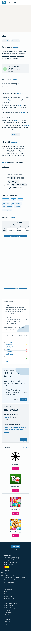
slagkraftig (9, 344)
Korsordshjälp (8, 589)
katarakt (9, 352)
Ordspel (6, 591)
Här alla (16, 399)
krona (22, 56)
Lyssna (6, 40)
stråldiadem (5, 167)
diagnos (18, 206)
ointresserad (14, 427)
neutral (6, 432)
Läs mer (23, 399)
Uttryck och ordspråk (10, 594)
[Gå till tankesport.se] (15, 567)
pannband (22, 53)
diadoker (5, 199)
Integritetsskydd (9, 605)
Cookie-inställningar (10, 608)
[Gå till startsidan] (4, 2)
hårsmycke (5, 53)
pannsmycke (22, 51)
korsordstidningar (9, 562)
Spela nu (15, 468)
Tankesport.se (8, 560)
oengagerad (22, 427)
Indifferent (11, 409)
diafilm (20, 199)
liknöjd (13, 429)
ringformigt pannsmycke (9, 51)
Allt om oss (7, 622)
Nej (13, 188)
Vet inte (19, 187)
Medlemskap (8, 612)
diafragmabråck (16, 203)
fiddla (8, 356)
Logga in (15, 549)
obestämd (19, 429)
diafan (13, 199)
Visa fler (14, 134)
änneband (13, 56)
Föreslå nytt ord (8, 596)
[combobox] (17, 2)
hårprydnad (5, 58)
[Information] (20, 79)
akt (7, 361)
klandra (8, 340)
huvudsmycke (14, 53)
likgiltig (7, 417)
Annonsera (7, 624)
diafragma (6, 203)
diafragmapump (7, 206)
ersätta (8, 359)
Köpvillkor (7, 614)
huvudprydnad (14, 58)
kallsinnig (7, 429)
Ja (10, 188)
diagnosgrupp (7, 210)
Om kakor (7, 610)
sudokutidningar (9, 564)
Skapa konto (15, 546)
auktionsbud (18, 184)
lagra (8, 349)
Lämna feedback (9, 598)
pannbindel (5, 56)
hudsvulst (9, 354)
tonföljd (9, 342)
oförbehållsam (11, 347)
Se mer (25, 447)
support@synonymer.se (11, 573)
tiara (18, 56)
